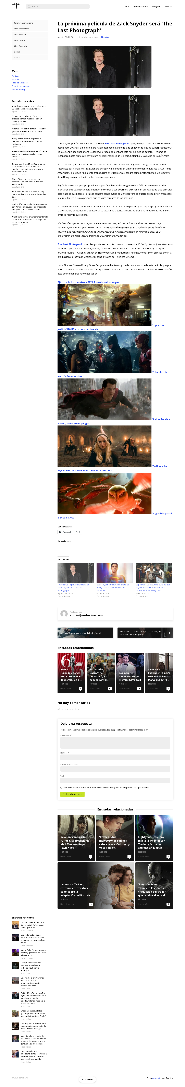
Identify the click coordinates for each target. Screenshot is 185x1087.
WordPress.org (18, 89)
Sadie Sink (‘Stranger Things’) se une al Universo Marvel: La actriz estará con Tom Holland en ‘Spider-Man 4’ (159, 673)
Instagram (156, 6)
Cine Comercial (20, 46)
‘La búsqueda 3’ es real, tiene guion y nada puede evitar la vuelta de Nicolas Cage (29, 194)
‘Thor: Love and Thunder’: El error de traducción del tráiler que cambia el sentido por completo (154, 885)
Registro (15, 76)
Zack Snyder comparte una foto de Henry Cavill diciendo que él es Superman (113, 587)
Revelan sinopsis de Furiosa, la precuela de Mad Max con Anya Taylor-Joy (76, 838)
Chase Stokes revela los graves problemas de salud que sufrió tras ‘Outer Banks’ (27, 182)
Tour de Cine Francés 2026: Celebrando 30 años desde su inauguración (29, 107)
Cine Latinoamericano (23, 23)
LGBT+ (17, 57)
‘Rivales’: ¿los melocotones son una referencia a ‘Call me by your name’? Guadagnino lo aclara (115, 838)
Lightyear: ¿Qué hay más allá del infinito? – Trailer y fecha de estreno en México (154, 838)
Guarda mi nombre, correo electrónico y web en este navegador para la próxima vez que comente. (106, 787)
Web (62, 776)
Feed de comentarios (21, 86)
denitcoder (157, 1078)
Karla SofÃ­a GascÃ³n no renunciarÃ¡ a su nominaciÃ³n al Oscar (101, 673)
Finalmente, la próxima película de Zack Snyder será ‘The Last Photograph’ (73, 587)
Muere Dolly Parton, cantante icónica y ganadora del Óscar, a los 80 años (29, 130)
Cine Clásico (19, 40)
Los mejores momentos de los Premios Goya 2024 (130, 673)
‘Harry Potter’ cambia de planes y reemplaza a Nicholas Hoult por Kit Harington (27, 141)
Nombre (64, 752)
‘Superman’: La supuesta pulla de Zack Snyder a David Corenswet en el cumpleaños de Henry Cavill (153, 587)
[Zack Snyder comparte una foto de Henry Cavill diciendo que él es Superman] (115, 573)
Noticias (168, 6)
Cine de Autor (20, 34)
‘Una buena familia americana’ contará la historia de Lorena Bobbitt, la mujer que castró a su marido (30, 219)
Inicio (127, 6)
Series (17, 51)
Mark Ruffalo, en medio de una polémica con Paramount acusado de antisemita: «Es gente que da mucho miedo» (29, 207)
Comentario (66, 735)
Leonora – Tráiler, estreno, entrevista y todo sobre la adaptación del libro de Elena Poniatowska (96, 885)
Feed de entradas (20, 82)
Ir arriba (89, 1079)
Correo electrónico (69, 764)
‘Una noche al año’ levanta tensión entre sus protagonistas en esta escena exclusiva (29, 154)
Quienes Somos (140, 6)
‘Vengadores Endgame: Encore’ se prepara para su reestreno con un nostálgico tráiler (27, 119)
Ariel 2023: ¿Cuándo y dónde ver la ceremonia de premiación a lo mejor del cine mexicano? (71, 673)
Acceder (15, 79)
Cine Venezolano (21, 28)
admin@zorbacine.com (86, 615)
